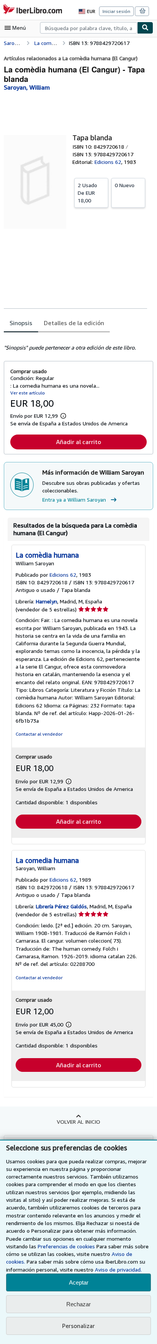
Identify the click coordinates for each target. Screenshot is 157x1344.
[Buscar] (145, 28)
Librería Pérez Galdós (61, 906)
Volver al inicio (78, 1121)
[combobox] (88, 28)
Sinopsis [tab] (21, 323)
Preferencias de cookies (66, 1246)
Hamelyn (46, 601)
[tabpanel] (75, 342)
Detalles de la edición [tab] (74, 323)
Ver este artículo (27, 393)
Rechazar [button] (78, 1304)
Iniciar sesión (116, 11)
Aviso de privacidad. (118, 1269)
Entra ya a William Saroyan (74, 499)
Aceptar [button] (78, 1282)
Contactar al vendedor (39, 734)
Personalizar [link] (78, 1325)
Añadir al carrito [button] (78, 442)
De (87, 193)
